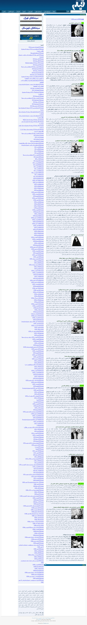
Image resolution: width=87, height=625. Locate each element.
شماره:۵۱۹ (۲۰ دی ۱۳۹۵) (38, 292)
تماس (4, 12)
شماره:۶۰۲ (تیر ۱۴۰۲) (39, 137)
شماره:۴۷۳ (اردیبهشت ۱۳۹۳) (37, 382)
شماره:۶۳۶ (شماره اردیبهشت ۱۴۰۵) (36, 47)
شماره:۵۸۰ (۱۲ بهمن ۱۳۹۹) (38, 180)
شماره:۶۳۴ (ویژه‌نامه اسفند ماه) (37, 53)
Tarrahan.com (46, 623)
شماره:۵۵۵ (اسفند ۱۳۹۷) (38, 222)
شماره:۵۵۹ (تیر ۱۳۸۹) (39, 214)
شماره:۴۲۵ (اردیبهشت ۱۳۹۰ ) (37, 476)
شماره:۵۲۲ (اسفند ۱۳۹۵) (38, 286)
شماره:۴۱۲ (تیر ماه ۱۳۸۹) (38, 502)
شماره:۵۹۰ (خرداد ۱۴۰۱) (39, 161)
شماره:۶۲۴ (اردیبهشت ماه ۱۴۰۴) (37, 75)
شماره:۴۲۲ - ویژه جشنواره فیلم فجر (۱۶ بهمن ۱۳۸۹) (33, 482)
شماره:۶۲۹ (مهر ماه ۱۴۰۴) (38, 65)
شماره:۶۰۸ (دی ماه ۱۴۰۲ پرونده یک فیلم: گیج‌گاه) (33, 120)
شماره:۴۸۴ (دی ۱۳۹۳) (39, 361)
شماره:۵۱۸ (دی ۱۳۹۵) (39, 294)
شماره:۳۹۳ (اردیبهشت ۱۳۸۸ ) (37, 539)
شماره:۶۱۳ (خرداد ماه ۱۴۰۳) (38, 104)
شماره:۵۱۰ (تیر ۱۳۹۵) (39, 310)
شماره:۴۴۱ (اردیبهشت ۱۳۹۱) (38, 445)
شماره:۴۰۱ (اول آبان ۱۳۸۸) (38, 523)
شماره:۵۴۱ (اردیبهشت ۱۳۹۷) (37, 249)
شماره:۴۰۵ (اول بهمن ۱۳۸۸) (38, 516)
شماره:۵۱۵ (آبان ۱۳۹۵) (39, 300)
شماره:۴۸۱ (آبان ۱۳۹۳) (39, 367)
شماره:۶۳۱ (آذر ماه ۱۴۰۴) (38, 61)
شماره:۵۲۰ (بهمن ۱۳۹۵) (39, 290)
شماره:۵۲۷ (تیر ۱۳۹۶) (39, 276)
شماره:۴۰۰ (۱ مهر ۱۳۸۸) (39, 525)
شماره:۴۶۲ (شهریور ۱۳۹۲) (38, 404)
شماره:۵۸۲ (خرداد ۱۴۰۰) (38, 176)
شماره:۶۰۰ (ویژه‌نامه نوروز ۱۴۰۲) (37, 141)
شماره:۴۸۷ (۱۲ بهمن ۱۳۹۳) (38, 355)
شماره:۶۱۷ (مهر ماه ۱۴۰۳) (38, 96)
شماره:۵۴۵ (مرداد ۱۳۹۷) (38, 241)
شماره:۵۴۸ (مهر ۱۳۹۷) (39, 235)
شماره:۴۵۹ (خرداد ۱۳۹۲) (38, 410)
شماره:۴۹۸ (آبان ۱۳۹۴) (39, 333)
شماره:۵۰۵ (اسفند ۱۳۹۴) (38, 320)
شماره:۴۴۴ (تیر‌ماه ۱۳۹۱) (38, 439)
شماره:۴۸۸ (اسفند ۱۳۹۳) (38, 353)
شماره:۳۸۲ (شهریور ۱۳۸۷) (38, 565)
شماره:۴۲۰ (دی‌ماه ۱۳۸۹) (38, 486)
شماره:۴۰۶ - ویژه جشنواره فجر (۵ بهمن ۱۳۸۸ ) (34, 514)
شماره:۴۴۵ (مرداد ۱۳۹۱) (38, 437)
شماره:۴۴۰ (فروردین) (39, 447)
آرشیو (24, 12)
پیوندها (49, 618)
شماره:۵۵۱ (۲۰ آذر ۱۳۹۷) (38, 229)
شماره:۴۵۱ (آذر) (40, 425)
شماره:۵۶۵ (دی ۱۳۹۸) (39, 202)
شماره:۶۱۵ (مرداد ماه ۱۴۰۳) (38, 100)
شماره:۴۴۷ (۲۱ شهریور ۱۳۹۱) (38, 433)
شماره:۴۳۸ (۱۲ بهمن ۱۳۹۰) (38, 451)
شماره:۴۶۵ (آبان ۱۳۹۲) (39, 398)
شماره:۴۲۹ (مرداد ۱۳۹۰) (39, 468)
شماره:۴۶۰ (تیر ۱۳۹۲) (39, 408)
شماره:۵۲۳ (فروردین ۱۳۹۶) (38, 284)
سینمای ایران (47, 12)
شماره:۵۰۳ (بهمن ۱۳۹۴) (39, 323)
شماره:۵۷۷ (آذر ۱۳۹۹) (39, 186)
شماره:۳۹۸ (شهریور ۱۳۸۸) (38, 529)
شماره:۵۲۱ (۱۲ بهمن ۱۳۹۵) (38, 288)
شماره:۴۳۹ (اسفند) (40, 449)
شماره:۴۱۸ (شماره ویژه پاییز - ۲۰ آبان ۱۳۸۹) (35, 490)
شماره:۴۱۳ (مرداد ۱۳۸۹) (39, 500)
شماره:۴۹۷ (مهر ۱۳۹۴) (39, 335)
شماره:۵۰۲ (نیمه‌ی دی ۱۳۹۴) (37, 325)
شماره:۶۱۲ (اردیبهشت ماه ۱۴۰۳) (37, 106)
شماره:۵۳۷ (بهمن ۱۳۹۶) (38, 257)
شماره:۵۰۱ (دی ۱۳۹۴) (39, 327)
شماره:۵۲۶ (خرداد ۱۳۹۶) (38, 278)
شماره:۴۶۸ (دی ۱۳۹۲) (39, 392)
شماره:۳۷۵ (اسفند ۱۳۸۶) (38, 578)
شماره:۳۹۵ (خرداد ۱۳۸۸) (38, 535)
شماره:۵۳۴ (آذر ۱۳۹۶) (39, 263)
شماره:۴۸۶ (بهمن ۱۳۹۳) (39, 357)
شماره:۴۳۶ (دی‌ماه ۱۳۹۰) (38, 455)
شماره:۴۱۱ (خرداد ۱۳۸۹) (39, 504)
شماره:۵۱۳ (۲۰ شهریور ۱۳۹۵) (37, 304)
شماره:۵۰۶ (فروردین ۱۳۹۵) (38, 318)
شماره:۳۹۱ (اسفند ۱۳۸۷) (38, 543)
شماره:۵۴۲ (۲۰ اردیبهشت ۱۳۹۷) (37, 247)
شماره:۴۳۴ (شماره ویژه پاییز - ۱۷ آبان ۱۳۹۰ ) (34, 459)
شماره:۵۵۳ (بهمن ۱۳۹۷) (38, 225)
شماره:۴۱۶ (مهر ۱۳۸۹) (39, 494)
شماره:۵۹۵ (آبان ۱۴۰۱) (39, 151)
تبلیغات (43, 618)
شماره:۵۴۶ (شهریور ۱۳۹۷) (38, 239)
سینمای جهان (38, 12)
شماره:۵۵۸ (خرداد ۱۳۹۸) (38, 216)
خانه (54, 12)
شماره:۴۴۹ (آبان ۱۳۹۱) (39, 429)
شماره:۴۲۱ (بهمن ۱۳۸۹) (39, 484)
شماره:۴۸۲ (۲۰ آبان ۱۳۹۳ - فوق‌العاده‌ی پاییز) (34, 365)
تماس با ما (33, 618)
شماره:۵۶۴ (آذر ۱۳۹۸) (39, 204)
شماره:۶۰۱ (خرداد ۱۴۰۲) (39, 139)
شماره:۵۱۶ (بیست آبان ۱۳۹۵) (37, 298)
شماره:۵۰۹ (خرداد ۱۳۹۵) (38, 312)
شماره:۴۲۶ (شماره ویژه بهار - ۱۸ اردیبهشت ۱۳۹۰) (33, 474)
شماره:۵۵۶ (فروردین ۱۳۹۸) (38, 220)
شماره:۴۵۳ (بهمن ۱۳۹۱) (39, 421)
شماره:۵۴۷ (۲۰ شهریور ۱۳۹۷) (37, 237)
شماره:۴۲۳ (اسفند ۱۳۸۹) (38, 480)
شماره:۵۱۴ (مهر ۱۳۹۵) (39, 302)
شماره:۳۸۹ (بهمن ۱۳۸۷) (39, 549)
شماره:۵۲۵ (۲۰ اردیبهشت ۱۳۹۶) (37, 280)
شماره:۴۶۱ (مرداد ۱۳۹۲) (39, 406)
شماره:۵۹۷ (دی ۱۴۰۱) (39, 147)
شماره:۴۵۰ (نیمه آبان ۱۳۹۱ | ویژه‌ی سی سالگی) (34, 427)
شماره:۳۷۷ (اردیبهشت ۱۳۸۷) (37, 574)
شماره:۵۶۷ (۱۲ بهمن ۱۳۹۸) (38, 198)
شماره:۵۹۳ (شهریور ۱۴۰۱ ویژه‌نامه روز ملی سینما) (33, 155)
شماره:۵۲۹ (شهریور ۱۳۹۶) (38, 272)
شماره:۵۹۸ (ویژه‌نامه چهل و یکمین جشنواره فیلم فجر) (32, 145)
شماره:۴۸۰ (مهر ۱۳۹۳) (39, 369)
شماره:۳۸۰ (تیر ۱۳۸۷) (39, 568)
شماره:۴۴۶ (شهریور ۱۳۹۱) (38, 435)
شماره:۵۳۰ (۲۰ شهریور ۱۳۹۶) (37, 271)
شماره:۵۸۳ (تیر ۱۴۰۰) (39, 174)
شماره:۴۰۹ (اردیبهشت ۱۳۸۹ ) (37, 508)
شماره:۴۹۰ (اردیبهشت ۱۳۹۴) (38, 349)
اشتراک (18, 12)
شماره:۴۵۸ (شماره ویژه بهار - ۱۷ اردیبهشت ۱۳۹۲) (33, 412)
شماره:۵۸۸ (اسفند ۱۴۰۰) (38, 165)
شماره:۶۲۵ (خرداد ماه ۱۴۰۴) (38, 73)
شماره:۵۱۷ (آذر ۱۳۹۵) (39, 296)
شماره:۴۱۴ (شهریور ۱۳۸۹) (38, 498)
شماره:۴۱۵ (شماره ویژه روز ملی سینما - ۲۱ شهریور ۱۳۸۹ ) (32, 496)
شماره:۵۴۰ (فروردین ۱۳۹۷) (38, 251)
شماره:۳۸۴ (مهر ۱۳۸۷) (39, 559)
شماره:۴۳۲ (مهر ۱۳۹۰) (39, 463)
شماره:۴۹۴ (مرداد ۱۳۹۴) (38, 341)
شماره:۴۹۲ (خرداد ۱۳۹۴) (38, 345)
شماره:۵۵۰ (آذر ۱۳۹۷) (39, 231)
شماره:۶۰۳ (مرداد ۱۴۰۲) (39, 135)
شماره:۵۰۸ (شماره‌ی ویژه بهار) (37, 314)
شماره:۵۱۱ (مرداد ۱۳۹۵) (39, 308)
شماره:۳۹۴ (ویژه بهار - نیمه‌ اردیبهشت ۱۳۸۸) (34, 537)
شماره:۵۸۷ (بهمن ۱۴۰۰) (39, 167)
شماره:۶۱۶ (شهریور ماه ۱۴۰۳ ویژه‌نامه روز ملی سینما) (33, 98)
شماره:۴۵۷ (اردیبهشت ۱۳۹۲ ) (37, 414)
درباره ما (37, 618)
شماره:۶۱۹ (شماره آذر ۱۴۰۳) (38, 90)
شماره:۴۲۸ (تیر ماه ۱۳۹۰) (38, 470)
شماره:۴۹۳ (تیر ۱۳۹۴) (39, 343)
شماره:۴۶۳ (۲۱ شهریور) (39, 402)
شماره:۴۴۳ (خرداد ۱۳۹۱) (38, 441)
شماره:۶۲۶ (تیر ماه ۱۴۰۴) (38, 71)
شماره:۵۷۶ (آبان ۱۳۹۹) (39, 188)
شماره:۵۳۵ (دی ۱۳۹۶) (39, 261)
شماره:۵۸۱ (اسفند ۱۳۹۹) (38, 178)
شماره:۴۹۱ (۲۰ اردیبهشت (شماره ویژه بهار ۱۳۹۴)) (33, 347)
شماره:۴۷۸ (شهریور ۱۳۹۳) (38, 372)
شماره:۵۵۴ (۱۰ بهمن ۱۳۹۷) (38, 223)
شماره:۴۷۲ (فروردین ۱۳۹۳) (38, 384)
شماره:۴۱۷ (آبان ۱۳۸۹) (39, 492)
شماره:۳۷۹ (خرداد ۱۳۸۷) (38, 570)
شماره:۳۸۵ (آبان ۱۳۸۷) (39, 557)
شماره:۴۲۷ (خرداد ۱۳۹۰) (38, 472)
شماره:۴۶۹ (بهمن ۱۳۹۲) (39, 390)
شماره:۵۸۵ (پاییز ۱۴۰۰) (39, 171)
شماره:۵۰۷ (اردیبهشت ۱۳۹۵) (37, 316)
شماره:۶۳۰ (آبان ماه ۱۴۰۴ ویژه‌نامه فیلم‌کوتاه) (34, 63)
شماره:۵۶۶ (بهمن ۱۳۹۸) (38, 200)
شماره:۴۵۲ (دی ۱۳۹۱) (39, 423)
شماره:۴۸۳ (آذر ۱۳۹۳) (39, 363)
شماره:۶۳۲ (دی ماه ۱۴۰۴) (38, 59)
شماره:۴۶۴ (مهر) (40, 400)
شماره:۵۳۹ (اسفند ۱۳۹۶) (38, 253)
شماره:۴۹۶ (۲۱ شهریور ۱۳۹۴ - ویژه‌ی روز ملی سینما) (33, 337)
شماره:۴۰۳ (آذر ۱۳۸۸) (39, 519)
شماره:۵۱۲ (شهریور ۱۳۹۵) (38, 306)
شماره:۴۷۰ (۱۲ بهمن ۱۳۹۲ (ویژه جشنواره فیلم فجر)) (33, 388)
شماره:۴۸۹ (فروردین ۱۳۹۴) (38, 351)
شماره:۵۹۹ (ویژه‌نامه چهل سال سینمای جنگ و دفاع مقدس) (31, 143)
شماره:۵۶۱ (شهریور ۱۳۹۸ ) (38, 210)
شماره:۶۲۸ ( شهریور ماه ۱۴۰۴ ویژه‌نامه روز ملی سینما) (32, 67)
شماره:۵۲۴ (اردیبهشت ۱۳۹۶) (37, 282)
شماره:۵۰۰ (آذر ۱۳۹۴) (39, 329)
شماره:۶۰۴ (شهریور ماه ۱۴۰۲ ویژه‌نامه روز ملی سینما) (33, 133)
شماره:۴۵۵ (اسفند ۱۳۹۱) (38, 418)
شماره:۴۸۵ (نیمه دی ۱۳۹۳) (38, 359)
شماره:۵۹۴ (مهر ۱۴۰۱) (39, 153)
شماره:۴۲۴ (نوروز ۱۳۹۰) (39, 478)
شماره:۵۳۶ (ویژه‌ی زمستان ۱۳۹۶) (37, 259)
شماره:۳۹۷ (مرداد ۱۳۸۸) (38, 531)
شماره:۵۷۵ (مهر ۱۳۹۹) (39, 190)
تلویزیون (30, 12)
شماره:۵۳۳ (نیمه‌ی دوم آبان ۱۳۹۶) (36, 265)
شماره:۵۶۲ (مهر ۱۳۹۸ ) (39, 208)
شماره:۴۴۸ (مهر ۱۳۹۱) (39, 431)
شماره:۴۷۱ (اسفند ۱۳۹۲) (38, 386)
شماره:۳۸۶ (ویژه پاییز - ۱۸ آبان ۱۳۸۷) (36, 555)
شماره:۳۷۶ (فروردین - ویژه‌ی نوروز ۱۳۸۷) (35, 576)
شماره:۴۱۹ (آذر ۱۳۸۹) (39, 488)
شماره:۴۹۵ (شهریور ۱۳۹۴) (38, 339)
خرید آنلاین (11, 12)
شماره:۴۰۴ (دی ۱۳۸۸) (39, 517)
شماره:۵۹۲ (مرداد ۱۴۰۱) (39, 157)
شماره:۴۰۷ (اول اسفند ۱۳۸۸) (38, 512)
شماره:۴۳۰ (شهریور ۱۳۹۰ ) (38, 467)
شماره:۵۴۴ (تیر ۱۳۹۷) (39, 243)
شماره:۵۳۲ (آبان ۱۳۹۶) (39, 267)
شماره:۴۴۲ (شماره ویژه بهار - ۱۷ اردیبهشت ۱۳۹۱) (33, 443)
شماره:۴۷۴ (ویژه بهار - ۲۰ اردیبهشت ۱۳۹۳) (35, 380)
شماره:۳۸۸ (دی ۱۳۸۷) (39, 551)
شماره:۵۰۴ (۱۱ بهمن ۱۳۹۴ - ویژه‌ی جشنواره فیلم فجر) (32, 321)
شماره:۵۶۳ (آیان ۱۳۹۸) (39, 206)
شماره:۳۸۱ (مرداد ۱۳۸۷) (39, 566)
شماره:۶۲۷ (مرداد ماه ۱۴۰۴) (38, 69)
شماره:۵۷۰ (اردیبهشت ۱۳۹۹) (38, 192)
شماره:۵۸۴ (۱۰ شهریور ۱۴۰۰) (38, 173)
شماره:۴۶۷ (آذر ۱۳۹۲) (39, 394)
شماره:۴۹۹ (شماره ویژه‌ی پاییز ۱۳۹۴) (36, 331)
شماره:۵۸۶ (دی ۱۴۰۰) (39, 169)
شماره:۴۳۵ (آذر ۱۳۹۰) (39, 457)
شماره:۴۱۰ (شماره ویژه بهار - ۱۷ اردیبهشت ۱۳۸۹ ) (33, 506)
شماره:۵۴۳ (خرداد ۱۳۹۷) (38, 245)
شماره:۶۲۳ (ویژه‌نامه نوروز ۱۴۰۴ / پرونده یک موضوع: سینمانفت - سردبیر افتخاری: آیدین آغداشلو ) (32, 77)
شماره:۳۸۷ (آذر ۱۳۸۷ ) (39, 553)
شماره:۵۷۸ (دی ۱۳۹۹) (39, 184)
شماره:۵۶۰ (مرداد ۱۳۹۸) (38, 212)
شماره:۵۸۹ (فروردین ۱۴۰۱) (38, 163)
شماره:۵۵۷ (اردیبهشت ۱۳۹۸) (37, 218)
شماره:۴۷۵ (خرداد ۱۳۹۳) (38, 378)
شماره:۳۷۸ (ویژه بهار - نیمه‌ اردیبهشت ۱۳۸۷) (34, 572)
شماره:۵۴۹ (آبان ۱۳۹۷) (39, 233)
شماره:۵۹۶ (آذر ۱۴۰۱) (39, 149)
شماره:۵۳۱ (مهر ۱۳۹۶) (39, 269)
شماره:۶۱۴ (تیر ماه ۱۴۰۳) (38, 102)
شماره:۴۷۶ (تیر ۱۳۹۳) (39, 376)
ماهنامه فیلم (39, 619)
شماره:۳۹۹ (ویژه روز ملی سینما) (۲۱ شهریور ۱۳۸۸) (33, 527)
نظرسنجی (40, 618)
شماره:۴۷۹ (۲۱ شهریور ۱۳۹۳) (37, 370)
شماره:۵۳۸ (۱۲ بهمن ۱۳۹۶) (38, 255)
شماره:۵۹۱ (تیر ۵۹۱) (39, 159)
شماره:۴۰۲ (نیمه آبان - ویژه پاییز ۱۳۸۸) (36, 521)
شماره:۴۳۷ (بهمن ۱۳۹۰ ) (38, 453)
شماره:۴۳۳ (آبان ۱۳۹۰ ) (39, 461)
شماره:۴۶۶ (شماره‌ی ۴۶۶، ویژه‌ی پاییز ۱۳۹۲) (34, 396)
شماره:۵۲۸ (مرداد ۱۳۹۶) (38, 274)
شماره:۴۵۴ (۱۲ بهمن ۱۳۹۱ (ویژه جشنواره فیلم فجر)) (33, 419)
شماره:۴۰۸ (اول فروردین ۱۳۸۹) (37, 510)
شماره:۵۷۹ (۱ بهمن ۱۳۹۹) (38, 182)
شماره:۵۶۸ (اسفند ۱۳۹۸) (38, 196)
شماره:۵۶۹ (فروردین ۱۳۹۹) (38, 194)
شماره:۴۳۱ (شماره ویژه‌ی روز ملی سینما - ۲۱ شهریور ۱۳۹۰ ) (31, 465)
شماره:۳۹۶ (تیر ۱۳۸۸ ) (39, 533)
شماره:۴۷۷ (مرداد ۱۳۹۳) (38, 374)
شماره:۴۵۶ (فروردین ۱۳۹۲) (38, 416)
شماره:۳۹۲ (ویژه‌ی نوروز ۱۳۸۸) (37, 541)
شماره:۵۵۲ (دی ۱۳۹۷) (39, 227)
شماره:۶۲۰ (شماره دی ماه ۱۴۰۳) (37, 88)
